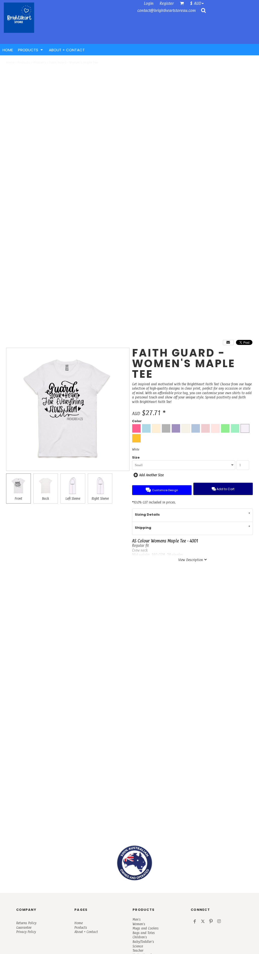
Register (167, 3)
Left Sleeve (73, 498)
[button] (198, 3)
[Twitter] (202, 921)
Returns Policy (26, 923)
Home (10, 62)
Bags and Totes (144, 933)
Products (23, 62)
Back (45, 498)
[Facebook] (194, 921)
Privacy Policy (26, 932)
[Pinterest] (210, 921)
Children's (140, 937)
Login (149, 3)
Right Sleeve (100, 498)
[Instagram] (219, 921)
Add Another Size (151, 475)
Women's (39, 62)
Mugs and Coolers (146, 928)
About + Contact (86, 932)
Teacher (138, 950)
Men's (137, 919)
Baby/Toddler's (143, 942)
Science (138, 946)
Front (18, 498)
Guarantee (23, 927)
